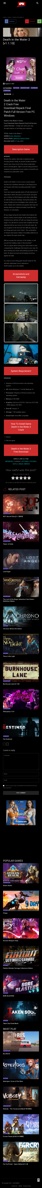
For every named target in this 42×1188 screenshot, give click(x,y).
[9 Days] (21, 901)
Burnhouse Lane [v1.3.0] (11, 684)
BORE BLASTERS (8, 996)
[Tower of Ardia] (21, 532)
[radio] (13, 478)
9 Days (5, 913)
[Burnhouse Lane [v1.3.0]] (21, 672)
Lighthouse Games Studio (21, 138)
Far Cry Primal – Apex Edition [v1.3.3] (15, 1164)
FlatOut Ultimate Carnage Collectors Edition (18, 968)
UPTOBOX (25, 461)
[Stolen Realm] (21, 873)
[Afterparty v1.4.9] (21, 699)
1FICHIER (33, 461)
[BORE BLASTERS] (21, 984)
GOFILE (15, 464)
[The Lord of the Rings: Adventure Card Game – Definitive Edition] (21, 587)
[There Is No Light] (21, 644)
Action (9, 17)
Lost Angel (6, 572)
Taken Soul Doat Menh (10, 1023)
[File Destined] (21, 727)
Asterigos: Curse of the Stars (13, 1081)
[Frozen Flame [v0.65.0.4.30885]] (21, 1124)
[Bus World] (21, 1041)
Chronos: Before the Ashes (12, 629)
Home (4, 17)
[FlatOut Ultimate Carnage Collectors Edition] (21, 956)
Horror (34, 88)
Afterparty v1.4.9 (8, 711)
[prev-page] (4, 744)
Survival (7, 90)
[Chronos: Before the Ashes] (21, 616)
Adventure (25, 88)
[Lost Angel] (21, 559)
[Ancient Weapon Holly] (21, 928)
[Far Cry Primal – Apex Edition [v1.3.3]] (21, 1152)
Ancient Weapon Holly (10, 941)
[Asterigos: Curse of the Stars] (21, 1069)
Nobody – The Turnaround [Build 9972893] (17, 1109)
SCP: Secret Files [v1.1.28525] (13, 516)
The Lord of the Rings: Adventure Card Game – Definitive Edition (19, 600)
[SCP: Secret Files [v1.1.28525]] (21, 504)
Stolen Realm (7, 885)
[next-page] (7, 744)
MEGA (21, 464)
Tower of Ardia (8, 544)
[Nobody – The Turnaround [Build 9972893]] (21, 1097)
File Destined (7, 739)
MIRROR (27, 464)
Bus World (6, 1054)
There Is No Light (9, 656)
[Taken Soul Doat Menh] (21, 1011)
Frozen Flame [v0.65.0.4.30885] (13, 1136)
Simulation (6, 1106)
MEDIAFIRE (9, 461)
